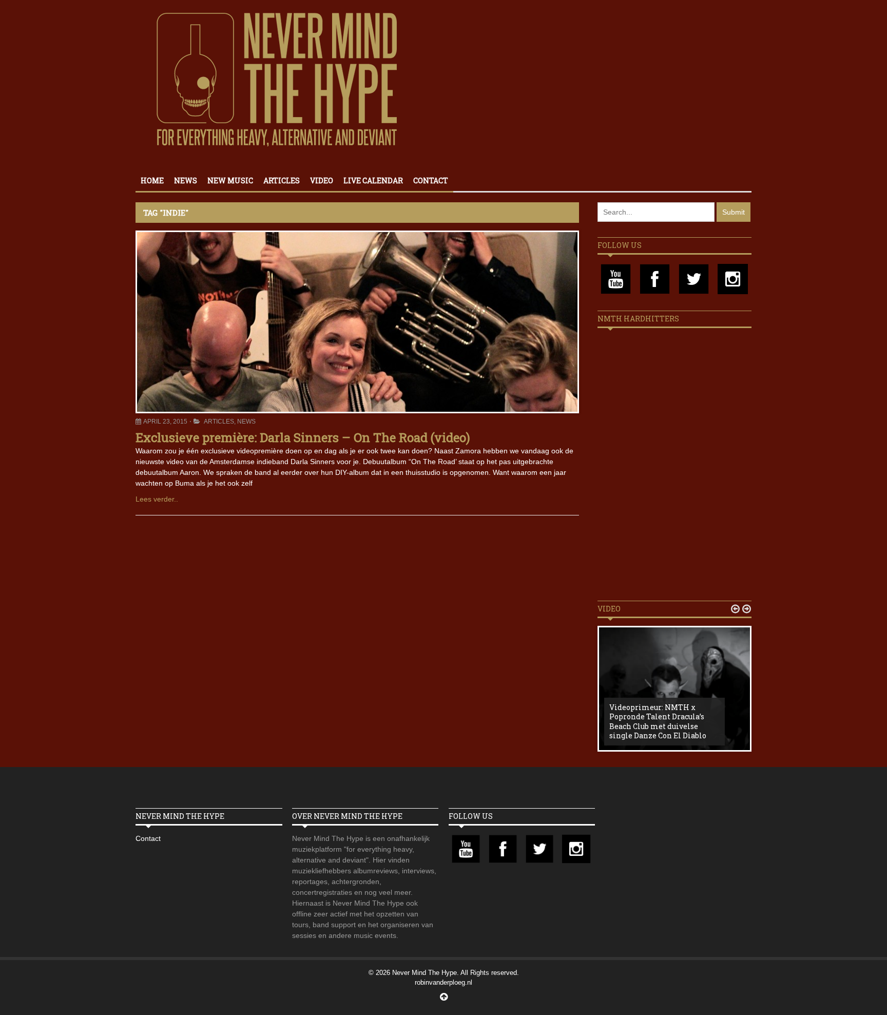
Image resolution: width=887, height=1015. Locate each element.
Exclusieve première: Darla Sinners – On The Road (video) (303, 437)
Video (321, 180)
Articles (281, 180)
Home (152, 180)
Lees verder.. (157, 499)
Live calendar (373, 180)
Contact (430, 180)
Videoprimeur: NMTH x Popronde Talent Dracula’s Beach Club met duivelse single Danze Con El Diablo (657, 721)
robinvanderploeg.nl (443, 982)
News (185, 180)
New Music (230, 180)
